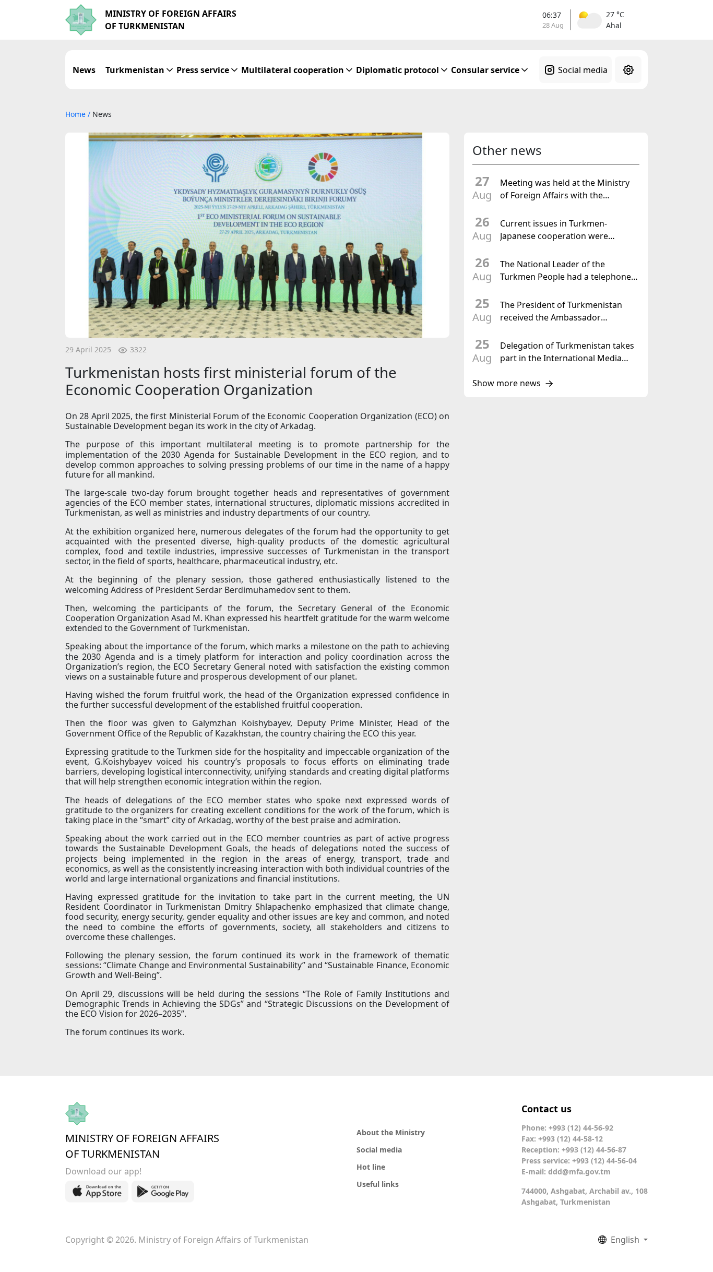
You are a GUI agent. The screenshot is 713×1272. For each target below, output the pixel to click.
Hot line (370, 1167)
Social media (583, 70)
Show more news (506, 383)
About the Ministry (390, 1132)
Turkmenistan (134, 70)
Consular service (485, 70)
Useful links (377, 1184)
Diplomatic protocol (397, 70)
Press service (202, 70)
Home (76, 114)
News (84, 70)
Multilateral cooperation (292, 70)
